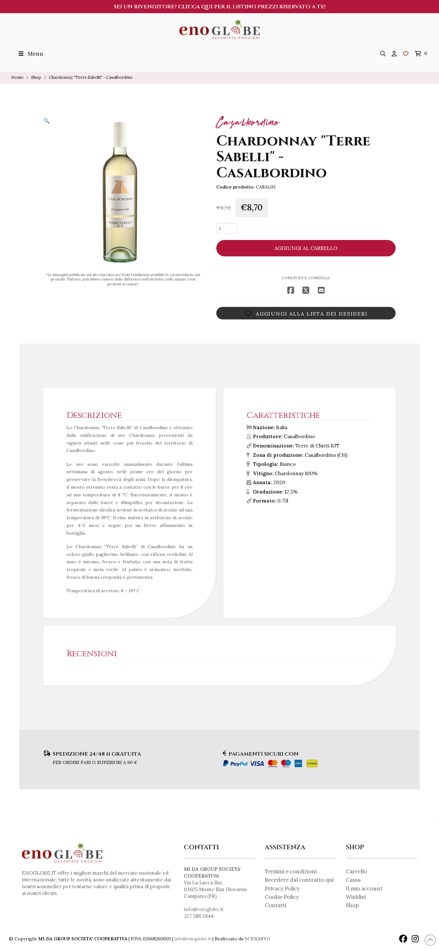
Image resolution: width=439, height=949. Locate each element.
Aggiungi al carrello (305, 248)
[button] (383, 53)
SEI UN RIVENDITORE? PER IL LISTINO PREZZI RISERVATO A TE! (220, 6)
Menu (35, 53)
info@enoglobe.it (204, 909)
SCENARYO (257, 939)
